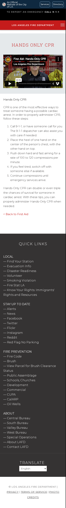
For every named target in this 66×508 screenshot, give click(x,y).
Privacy (13, 491)
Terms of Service (34, 491)
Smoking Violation (21, 280)
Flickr (11, 328)
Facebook (14, 318)
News (11, 313)
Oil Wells (13, 404)
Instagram (15, 333)
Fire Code (14, 356)
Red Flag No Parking (23, 342)
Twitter (12, 323)
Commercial (16, 390)
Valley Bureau (17, 428)
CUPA (11, 394)
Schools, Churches (21, 380)
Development (17, 385)
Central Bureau (18, 418)
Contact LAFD (17, 447)
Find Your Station (20, 261)
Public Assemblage (21, 375)
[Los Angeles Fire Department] (32, 26)
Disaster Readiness (21, 271)
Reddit (12, 337)
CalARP (12, 399)
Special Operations (21, 437)
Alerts (11, 309)
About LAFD (16, 442)
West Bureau (17, 432)
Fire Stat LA (15, 285)
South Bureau (17, 423)
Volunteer (14, 275)
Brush (11, 361)
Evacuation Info (19, 266)
